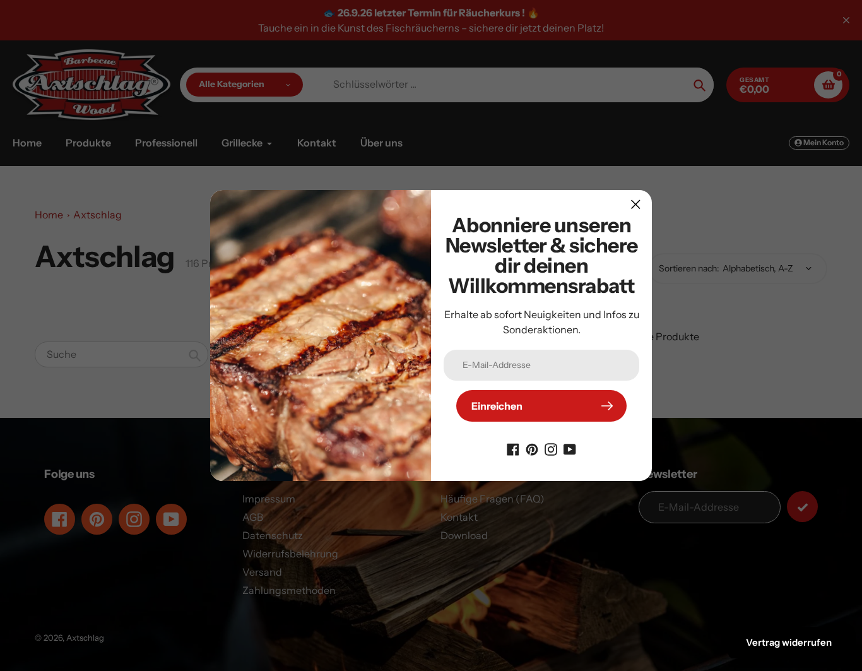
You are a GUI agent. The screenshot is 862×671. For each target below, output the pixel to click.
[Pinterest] (532, 448)
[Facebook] (513, 448)
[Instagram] (551, 448)
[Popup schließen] (636, 204)
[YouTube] (570, 448)
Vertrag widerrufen (789, 642)
